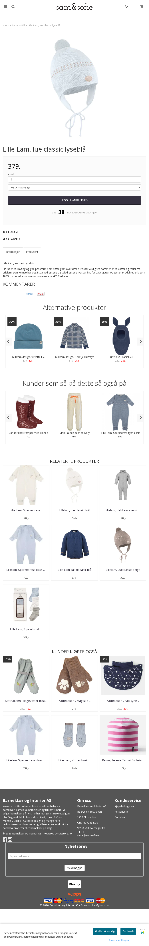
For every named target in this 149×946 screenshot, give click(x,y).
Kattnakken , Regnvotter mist (26, 701)
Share (29, 293)
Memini (7, 820)
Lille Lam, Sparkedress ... (26, 510)
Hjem (6, 25)
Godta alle (128, 931)
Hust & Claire (55, 817)
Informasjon (13, 251)
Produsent (32, 251)
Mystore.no (65, 833)
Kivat (42, 817)
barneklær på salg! (41, 828)
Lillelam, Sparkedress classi (26, 570)
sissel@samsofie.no (88, 835)
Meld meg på (74, 868)
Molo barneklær (28, 817)
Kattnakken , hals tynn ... (122, 701)
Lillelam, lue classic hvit (74, 510)
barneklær (9, 810)
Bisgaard (12, 817)
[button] (8, 342)
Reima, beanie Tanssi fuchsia (123, 760)
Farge (15, 25)
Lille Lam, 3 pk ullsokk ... (26, 629)
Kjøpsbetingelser (124, 806)
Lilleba (17, 820)
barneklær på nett (21, 813)
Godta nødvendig (105, 931)
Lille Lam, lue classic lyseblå (44, 25)
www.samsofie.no (13, 806)
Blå (23, 25)
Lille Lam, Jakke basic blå (74, 570)
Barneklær (120, 817)
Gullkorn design (32, 820)
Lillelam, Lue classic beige (123, 570)
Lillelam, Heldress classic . (123, 510)
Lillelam (12, 232)
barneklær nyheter (13, 828)
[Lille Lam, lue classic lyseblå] (74, 87)
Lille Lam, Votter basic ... (74, 760)
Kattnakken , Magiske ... (74, 701)
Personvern (121, 811)
